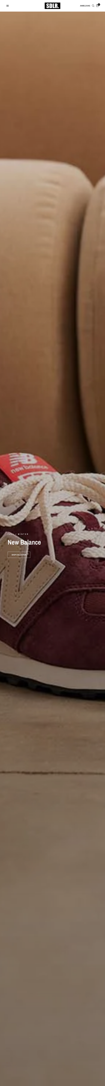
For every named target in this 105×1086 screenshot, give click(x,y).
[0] (97, 6)
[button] (19, 555)
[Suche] (93, 6)
